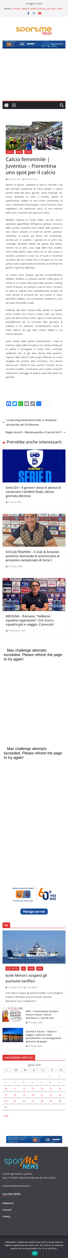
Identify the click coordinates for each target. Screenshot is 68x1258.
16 (60, 1088)
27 (33, 1100)
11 (15, 1088)
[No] (64, 1248)
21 (41, 1094)
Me (23, 968)
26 (24, 1100)
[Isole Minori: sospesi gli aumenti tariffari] (34, 946)
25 (15, 1100)
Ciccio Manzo (32, 987)
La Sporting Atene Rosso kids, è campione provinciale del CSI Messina (31, 422)
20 (33, 1094)
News (19, 152)
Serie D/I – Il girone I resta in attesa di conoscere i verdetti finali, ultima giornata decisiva (33, 491)
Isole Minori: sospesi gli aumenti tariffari (26, 978)
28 (41, 1100)
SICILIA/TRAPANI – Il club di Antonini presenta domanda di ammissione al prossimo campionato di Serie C (32, 556)
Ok (34, 1253)
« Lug (5, 1115)
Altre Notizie (12, 968)
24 (6, 1100)
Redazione (8, 1203)
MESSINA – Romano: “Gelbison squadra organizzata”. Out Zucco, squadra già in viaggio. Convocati (30, 620)
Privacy (6, 1216)
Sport (28, 152)
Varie (39, 968)
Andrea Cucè (31, 179)
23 (60, 1094)
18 (15, 1094)
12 (24, 1088)
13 (33, 1088)
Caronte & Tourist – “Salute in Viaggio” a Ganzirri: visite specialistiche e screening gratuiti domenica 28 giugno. (43, 1036)
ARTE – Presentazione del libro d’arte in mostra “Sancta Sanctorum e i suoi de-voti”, (42, 1014)
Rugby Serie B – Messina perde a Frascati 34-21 (34, 432)
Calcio (10, 152)
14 (41, 1088)
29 (50, 1100)
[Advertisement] (34, 76)
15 (50, 1088)
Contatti (7, 1209)
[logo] (22, 1155)
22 (50, 1094)
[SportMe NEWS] (6, 105)
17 (6, 1094)
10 (6, 1088)
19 (24, 1094)
